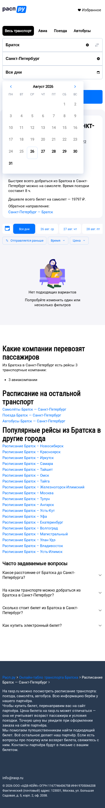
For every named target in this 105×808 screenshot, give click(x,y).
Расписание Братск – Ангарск (28, 505)
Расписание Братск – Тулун (26, 499)
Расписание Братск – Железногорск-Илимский (43, 487)
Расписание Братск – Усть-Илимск (32, 552)
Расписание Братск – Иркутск (28, 458)
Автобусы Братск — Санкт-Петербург (33, 421)
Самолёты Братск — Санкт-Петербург (34, 409)
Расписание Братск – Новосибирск (32, 446)
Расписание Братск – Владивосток (32, 546)
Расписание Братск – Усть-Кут (28, 510)
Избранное (91, 10)
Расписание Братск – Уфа (24, 516)
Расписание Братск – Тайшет (27, 469)
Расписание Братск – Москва (27, 493)
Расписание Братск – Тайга (26, 481)
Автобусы (82, 31)
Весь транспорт (18, 31)
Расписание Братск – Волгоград (30, 528)
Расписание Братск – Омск (25, 475)
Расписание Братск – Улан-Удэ (28, 540)
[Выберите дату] (7, 229)
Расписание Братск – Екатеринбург (32, 522)
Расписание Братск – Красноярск (31, 452)
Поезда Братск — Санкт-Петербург (31, 415)
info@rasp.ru (12, 778)
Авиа (42, 31)
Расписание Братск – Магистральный (35, 534)
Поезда (60, 31)
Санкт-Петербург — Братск (30, 212)
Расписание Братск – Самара (27, 463)
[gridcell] (64, 106)
